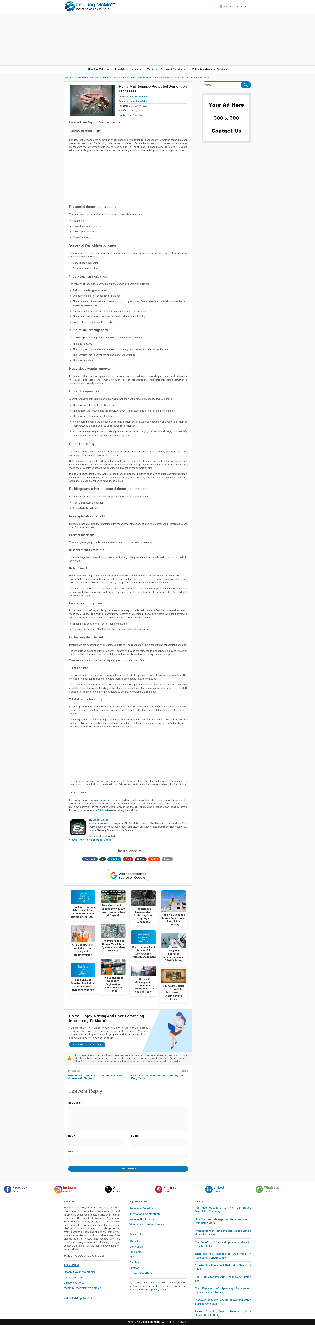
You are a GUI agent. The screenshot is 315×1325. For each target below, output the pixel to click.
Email (167, 859)
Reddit (154, 859)
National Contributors (142, 1219)
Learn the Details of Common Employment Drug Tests (158, 1077)
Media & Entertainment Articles (82, 1288)
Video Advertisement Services (209, 69)
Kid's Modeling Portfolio (78, 1298)
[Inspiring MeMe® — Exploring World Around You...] (89, 6)
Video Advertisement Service (146, 1224)
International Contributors (145, 1214)
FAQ (131, 1257)
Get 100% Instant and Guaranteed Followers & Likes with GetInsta (95, 1077)
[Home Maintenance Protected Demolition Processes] (92, 100)
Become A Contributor (173, 69)
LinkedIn (114, 859)
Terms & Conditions (141, 1273)
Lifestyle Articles (74, 1282)
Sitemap (134, 1268)
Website (73, 1152)
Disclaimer (135, 1252)
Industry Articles (74, 1277)
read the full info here (100, 810)
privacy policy (158, 1289)
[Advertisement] (157, 39)
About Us (135, 1241)
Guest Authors (139, 96)
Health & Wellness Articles (80, 1272)
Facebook (90, 859)
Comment (75, 1103)
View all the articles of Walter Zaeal (90, 839)
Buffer (140, 859)
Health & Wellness (98, 69)
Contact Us (136, 1246)
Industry (136, 69)
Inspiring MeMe (151, 1322)
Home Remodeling (138, 101)
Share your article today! (87, 1044)
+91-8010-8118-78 (235, 6)
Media (150, 69)
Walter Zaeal (100, 819)
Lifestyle (120, 69)
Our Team (135, 1262)
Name (72, 1136)
